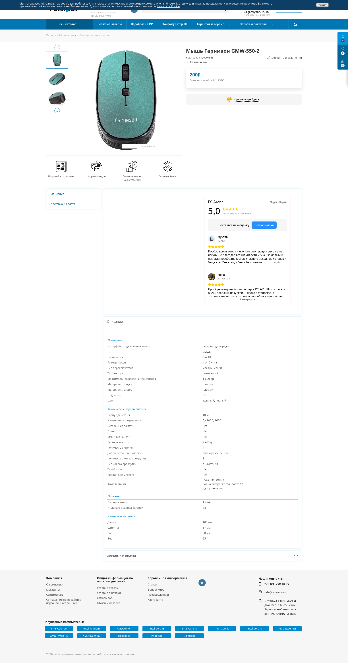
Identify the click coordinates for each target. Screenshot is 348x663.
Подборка (124, 635)
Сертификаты (55, 594)
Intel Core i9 (254, 628)
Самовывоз (104, 598)
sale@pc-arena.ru (275, 592)
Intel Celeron (59, 628)
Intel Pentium (91, 628)
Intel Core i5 (189, 628)
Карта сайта (155, 599)
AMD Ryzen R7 (91, 635)
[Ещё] (283, 24)
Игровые (156, 635)
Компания (54, 578)
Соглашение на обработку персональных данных (63, 601)
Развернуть (247, 299)
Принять (322, 5)
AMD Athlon (124, 628)
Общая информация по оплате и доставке (115, 579)
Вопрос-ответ (156, 589)
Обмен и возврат (108, 603)
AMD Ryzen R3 (287, 628)
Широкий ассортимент (61, 176)
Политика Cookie (168, 6)
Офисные (189, 635)
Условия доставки (109, 593)
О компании (54, 584)
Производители (158, 594)
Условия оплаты (108, 587)
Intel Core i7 (222, 628)
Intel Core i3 (157, 628)
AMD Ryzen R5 (59, 635)
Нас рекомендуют (96, 176)
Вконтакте (202, 582)
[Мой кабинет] (295, 24)
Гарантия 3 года (167, 176)
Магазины (53, 589)
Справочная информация (167, 578)
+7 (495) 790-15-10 (276, 584)
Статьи (152, 584)
